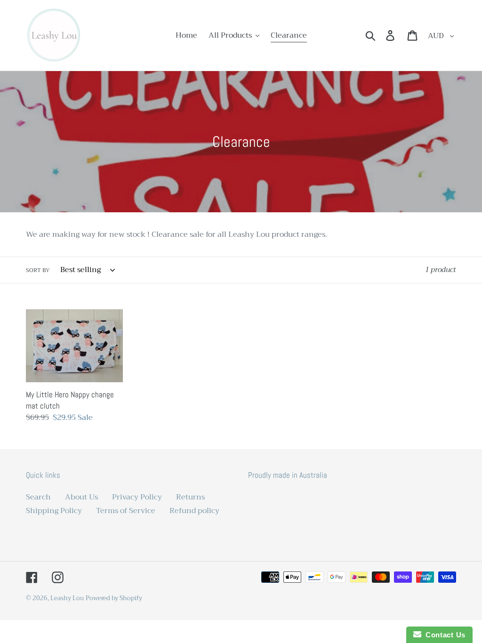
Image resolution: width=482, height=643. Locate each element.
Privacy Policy (137, 497)
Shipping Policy (54, 510)
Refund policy (194, 510)
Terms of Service (125, 510)
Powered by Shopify (114, 598)
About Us (81, 497)
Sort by (38, 270)
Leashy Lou (67, 598)
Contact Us (443, 635)
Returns (190, 497)
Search (38, 497)
